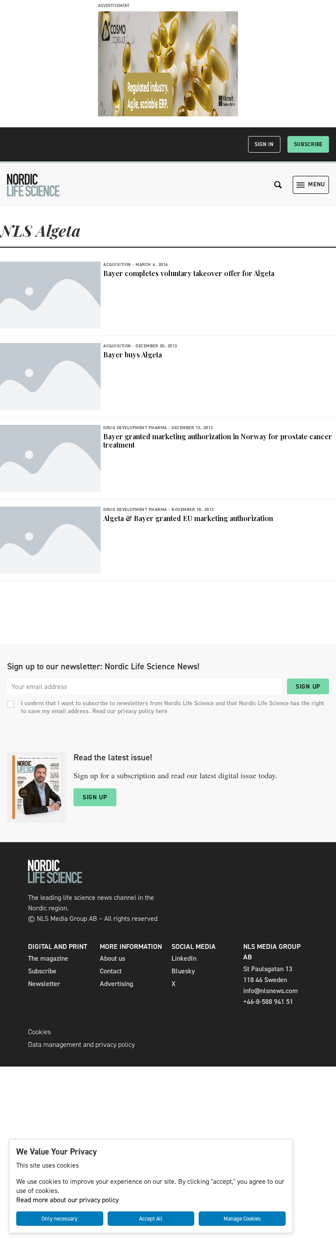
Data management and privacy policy (81, 1044)
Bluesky (183, 971)
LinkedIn (184, 958)
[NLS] (33, 185)
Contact (111, 971)
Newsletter (44, 983)
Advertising (116, 983)
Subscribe (308, 144)
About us (112, 958)
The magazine (48, 958)
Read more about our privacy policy (67, 1199)
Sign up (308, 686)
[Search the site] (278, 185)
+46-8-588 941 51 (268, 1001)
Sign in (264, 144)
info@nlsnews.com (270, 990)
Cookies (39, 1031)
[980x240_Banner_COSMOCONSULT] (168, 114)
